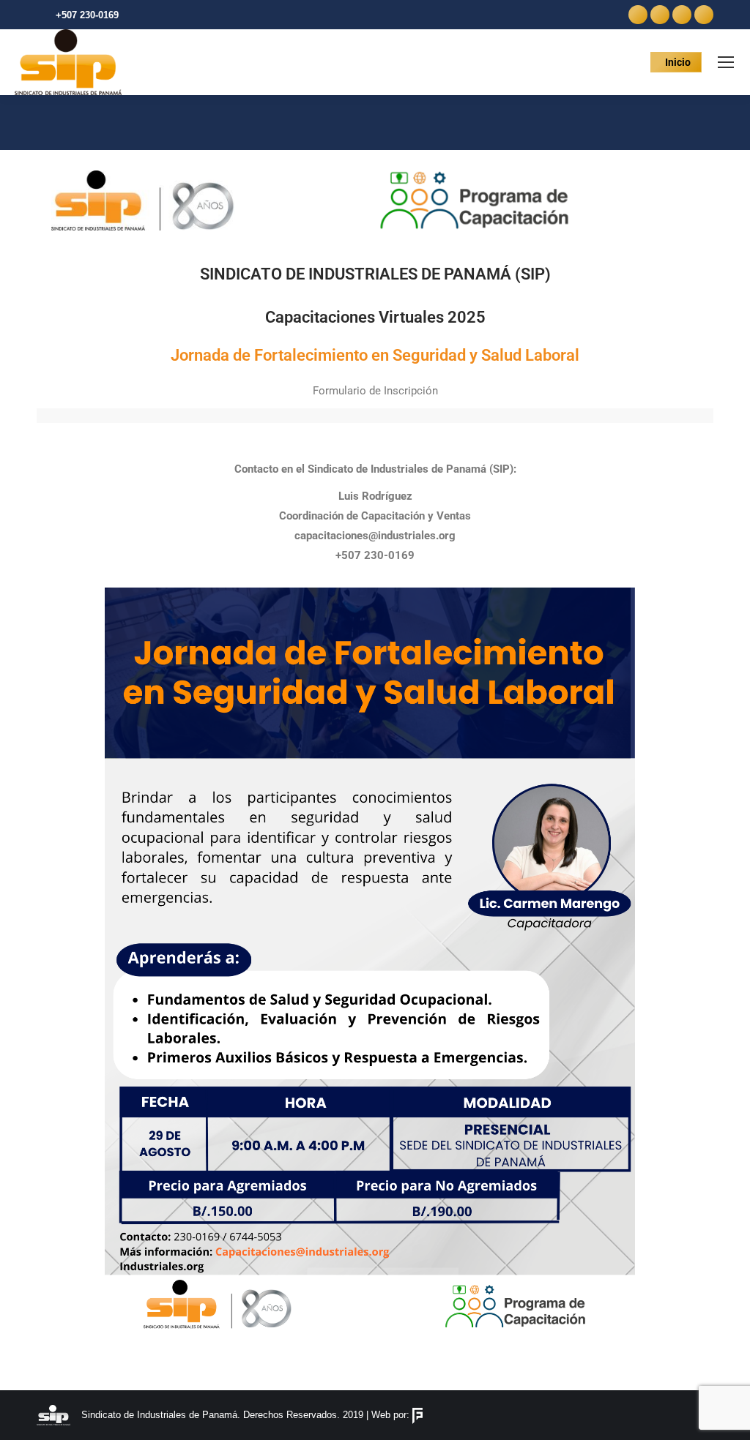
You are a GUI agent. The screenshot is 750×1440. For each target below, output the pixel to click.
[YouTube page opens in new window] (703, 14)
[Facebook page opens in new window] (637, 14)
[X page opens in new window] (659, 14)
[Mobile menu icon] (725, 62)
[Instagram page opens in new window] (681, 14)
